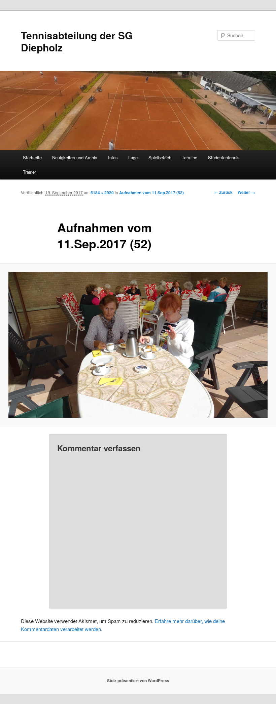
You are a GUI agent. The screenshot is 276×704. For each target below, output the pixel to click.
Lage (133, 157)
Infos (113, 157)
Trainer (29, 172)
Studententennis (224, 157)
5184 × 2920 (102, 193)
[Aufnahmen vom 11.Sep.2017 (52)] (138, 345)
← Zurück (223, 192)
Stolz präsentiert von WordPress (138, 680)
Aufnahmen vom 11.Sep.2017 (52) (151, 193)
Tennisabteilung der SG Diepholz (77, 41)
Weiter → (246, 192)
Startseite (32, 157)
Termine (189, 157)
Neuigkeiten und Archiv (74, 157)
